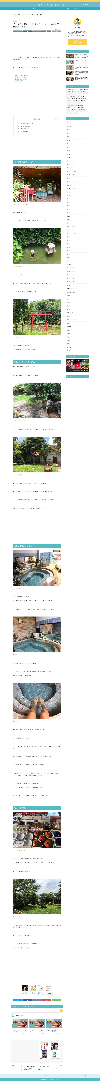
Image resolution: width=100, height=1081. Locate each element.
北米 (69, 295)
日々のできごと (72, 319)
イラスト (70, 150)
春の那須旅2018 (81, 107)
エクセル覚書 (83, 91)
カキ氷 (75, 93)
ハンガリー (71, 226)
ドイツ (69, 212)
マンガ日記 (32, 8)
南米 (69, 302)
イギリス (70, 143)
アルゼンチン (71, 140)
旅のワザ (70, 312)
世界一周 (78, 100)
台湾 (69, 306)
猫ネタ (69, 111)
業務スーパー (75, 109)
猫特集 (62, 8)
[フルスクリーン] (87, 370)
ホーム (18, 8)
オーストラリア (72, 161)
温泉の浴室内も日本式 (21, 79)
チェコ (69, 202)
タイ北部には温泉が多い (21, 75)
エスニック (69, 93)
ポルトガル (71, 257)
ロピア (74, 98)
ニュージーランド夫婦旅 (71, 96)
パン (84, 96)
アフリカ (70, 133)
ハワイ (69, 223)
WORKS (47, 8)
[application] (77, 365)
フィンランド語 (72, 233)
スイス (69, 185)
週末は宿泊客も (19, 80)
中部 (69, 285)
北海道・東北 (71, 292)
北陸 (69, 299)
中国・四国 (71, 281)
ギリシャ (70, 178)
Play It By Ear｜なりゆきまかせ (50, 5)
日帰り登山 (75, 107)
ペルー (69, 247)
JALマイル (69, 89)
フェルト (55, 8)
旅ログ (24, 8)
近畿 (69, 340)
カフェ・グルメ (72, 171)
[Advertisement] (37, 44)
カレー (79, 93)
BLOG (40, 8)
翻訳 (69, 333)
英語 (69, 337)
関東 (69, 343)
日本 (69, 323)
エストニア (71, 154)
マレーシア (71, 264)
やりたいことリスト (76, 91)
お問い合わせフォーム (78, 8)
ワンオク (78, 98)
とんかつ (69, 91)
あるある (74, 89)
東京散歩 (69, 109)
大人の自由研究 (70, 105)
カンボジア (71, 174)
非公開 (69, 347)
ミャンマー (71, 271)
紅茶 (76, 111)
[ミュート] (85, 370)
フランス (70, 240)
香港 (69, 350)
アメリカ (70, 136)
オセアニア (71, 157)
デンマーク (71, 209)
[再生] (68, 370)
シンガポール (71, 181)
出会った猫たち (81, 102)
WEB (69, 123)
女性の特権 (69, 107)
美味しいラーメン (82, 111)
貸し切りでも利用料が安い (22, 77)
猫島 (73, 111)
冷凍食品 (75, 102)
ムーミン (69, 98)
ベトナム (70, 243)
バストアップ (80, 96)
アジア (15, 21)
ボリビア (70, 254)
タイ (69, 198)
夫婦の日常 (81, 105)
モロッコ (70, 274)
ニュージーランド (72, 216)
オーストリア (71, 164)
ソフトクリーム (84, 93)
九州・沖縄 (71, 288)
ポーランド (71, 261)
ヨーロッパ (71, 278)
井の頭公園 (69, 102)
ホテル (69, 250)
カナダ (69, 167)
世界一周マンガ (84, 100)
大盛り (76, 105)
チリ (69, 205)
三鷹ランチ (84, 98)
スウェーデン (71, 188)
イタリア (70, 147)
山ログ (69, 309)
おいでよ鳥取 (81, 89)
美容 (68, 8)
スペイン (70, 192)
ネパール (70, 219)
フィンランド (71, 230)
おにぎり (86, 89)
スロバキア (71, 195)
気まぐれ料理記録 (82, 109)
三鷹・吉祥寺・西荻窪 (71, 100)
